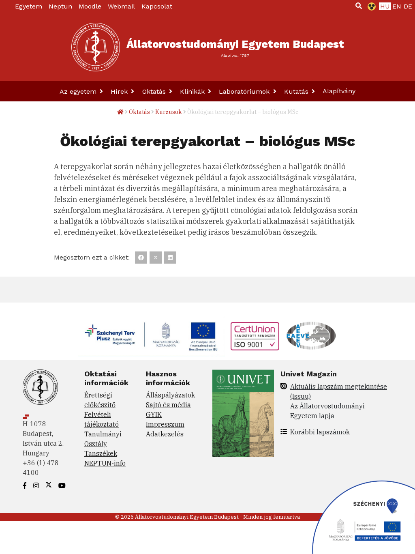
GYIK (154, 414)
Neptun (60, 6)
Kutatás (297, 91)
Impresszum (165, 424)
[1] (358, 6)
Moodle (90, 6)
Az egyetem (79, 91)
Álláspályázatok (170, 395)
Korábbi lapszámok (320, 432)
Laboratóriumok (245, 91)
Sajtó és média (168, 405)
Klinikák (193, 91)
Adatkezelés (165, 434)
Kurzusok (168, 112)
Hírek (120, 91)
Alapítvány (339, 91)
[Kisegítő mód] (370, 6)
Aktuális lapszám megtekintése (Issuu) (338, 391)
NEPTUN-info (105, 463)
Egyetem (28, 6)
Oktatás (155, 91)
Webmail (121, 6)
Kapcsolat (156, 6)
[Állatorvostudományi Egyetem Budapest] (95, 47)
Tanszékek (100, 453)
